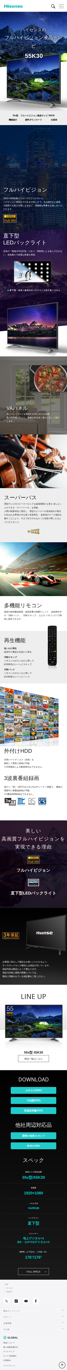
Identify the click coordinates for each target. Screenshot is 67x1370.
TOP (6, 1284)
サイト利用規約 (9, 1356)
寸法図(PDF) (33, 1100)
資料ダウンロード (33, 120)
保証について (8, 1342)
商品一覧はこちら (33, 1058)
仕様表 (54, 120)
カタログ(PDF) (33, 1090)
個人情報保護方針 (10, 1347)
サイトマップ (8, 1351)
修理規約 (7, 1360)
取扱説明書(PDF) (33, 1110)
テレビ (10, 1288)
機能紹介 (13, 120)
